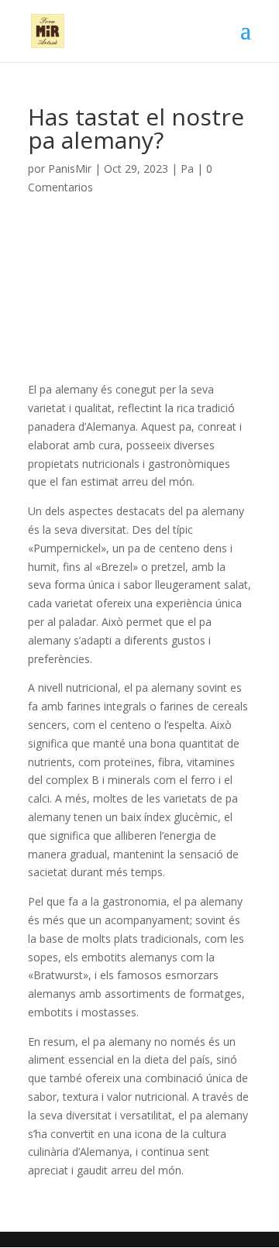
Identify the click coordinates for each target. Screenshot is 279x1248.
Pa (187, 168)
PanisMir (69, 168)
